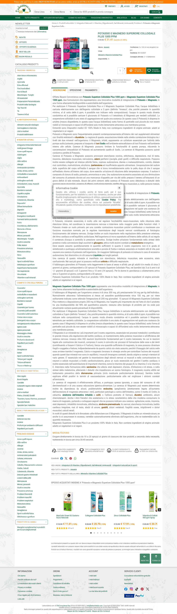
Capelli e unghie (23, 193)
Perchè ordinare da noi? (27, 580)
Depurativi (21, 203)
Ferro (19, 223)
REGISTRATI (143, 6)
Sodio (102, 143)
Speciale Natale (23, 402)
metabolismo (137, 243)
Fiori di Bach (22, 92)
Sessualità (21, 258)
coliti (98, 395)
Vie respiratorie (23, 271)
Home (54, 23)
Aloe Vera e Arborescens (27, 76)
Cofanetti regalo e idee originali (29, 386)
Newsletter (128, 583)
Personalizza (63, 211)
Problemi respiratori (25, 501)
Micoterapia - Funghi (25, 95)
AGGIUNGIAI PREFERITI (156, 70)
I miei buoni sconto (96, 587)
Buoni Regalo (22, 379)
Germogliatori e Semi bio (27, 128)
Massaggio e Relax (24, 333)
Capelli (20, 304)
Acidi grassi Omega (25, 148)
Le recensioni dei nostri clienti (29, 583)
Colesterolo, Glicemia (25, 200)
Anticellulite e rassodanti (27, 174)
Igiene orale (21, 327)
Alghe (19, 158)
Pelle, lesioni (22, 245)
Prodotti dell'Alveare (25, 134)
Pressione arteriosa (25, 248)
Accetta (113, 211)
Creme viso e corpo (24, 317)
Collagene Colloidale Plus (95, 516)
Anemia (20, 449)
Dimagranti (21, 213)
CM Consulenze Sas (63, 606)
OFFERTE (22, 42)
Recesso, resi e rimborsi (62, 595)
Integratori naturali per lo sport (124, 465)
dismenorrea (87, 373)
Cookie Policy (109, 200)
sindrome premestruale (109, 404)
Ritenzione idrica (23, 252)
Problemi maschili (24, 497)
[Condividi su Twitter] (66, 458)
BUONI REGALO (25, 56)
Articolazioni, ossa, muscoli (28, 184)
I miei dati (92, 576)
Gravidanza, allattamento (27, 226)
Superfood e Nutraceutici (27, 268)
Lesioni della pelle (24, 478)
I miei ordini (93, 583)
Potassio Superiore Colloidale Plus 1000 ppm (104, 97)
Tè (18, 111)
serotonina (91, 367)
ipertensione (96, 165)
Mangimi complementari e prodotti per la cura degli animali (31, 528)
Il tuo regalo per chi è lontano (29, 595)
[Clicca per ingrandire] (72, 74)
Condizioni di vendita (61, 583)
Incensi (20, 389)
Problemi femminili (24, 494)
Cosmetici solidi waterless (27, 314)
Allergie (20, 164)
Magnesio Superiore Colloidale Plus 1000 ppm (74, 286)
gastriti (104, 407)
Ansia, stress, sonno (25, 171)
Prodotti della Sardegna (26, 105)
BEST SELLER (24, 52)
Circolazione (22, 197)
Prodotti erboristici (66, 23)
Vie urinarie (21, 274)
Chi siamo (22, 576)
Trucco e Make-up (24, 366)
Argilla (19, 79)
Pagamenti (57, 580)
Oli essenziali (22, 98)
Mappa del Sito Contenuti (101, 611)
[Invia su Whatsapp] (75, 458)
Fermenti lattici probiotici (27, 219)
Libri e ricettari (23, 131)
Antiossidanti (22, 177)
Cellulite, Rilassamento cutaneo (29, 465)
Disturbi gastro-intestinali (27, 475)
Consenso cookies (25, 591)
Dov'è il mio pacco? (60, 591)
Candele (20, 383)
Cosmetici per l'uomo (25, 307)
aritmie (104, 261)
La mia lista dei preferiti (98, 591)
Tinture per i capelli (24, 359)
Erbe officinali (22, 85)
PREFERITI (111, 6)
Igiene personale (23, 330)
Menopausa (22, 232)
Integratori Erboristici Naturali (29, 145)
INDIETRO (145, 561)
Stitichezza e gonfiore (25, 265)
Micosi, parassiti (23, 236)
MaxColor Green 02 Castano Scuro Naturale (67, 517)
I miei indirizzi (94, 580)
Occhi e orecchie (23, 242)
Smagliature (22, 349)
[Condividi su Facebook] (61, 458)
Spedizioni (57, 576)
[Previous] (52, 509)
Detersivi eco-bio (23, 419)
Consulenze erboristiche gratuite (137, 576)
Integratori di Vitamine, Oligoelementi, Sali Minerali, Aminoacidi (86, 465)
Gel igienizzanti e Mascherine (28, 324)
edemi (97, 159)
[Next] (159, 509)
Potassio (141, 100)
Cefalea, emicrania (24, 458)
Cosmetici (21, 288)
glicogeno (98, 243)
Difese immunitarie (24, 206)
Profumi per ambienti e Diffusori (30, 425)
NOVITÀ (22, 37)
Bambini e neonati (24, 190)
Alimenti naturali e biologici (28, 125)
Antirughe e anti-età (25, 181)
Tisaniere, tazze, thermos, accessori (31, 399)
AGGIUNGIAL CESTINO (138, 70)
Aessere (106, 47)
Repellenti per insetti (25, 343)
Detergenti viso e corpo (26, 320)
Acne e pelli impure (24, 151)
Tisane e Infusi (23, 114)
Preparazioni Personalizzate (28, 101)
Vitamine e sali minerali (26, 278)
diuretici (138, 395)
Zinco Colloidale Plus (122, 516)
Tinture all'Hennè (24, 362)
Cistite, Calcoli (22, 468)
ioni (98, 143)
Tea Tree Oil (21, 108)
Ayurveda (21, 82)
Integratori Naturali (84, 23)
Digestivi (20, 210)
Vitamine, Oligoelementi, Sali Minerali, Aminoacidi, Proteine (117, 23)
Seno (19, 255)
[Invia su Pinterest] (70, 458)
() (158, 6)
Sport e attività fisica (25, 261)
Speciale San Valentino (26, 405)
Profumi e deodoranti (25, 340)
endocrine (107, 389)
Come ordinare (59, 587)
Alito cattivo (22, 161)
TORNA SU (156, 561)
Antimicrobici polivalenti (26, 455)
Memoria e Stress (24, 229)
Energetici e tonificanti (26, 216)
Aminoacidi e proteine (25, 168)
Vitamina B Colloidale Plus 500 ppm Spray (153, 517)
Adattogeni (21, 155)
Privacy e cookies (24, 587)
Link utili (21, 599)
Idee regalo (21, 376)
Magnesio (152, 100)
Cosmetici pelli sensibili (26, 311)
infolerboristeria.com (95, 606)
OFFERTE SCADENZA (27, 47)
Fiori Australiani (23, 88)
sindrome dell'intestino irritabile (77, 395)
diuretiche (79, 137)
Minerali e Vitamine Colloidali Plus (110, 55)
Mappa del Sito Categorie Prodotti (79, 611)
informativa (42, 32)
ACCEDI (127, 6)
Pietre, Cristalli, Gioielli (26, 396)
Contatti (127, 580)
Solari (19, 353)
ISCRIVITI (43, 28)
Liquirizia (97, 255)
